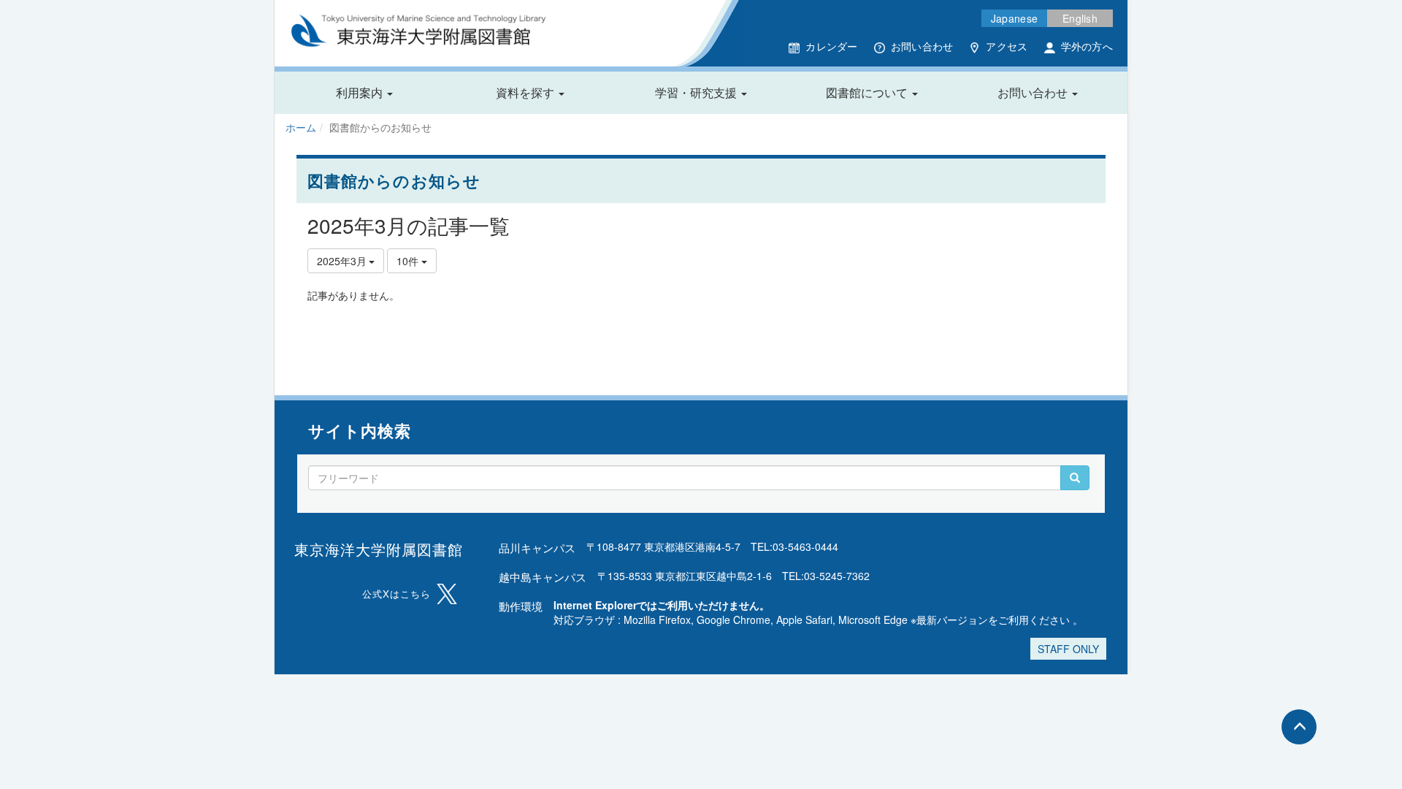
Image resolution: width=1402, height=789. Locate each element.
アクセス (1006, 46)
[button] (364, 93)
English (1080, 18)
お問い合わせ (922, 46)
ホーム (301, 127)
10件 (409, 261)
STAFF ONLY (1068, 648)
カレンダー (831, 46)
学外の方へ (1087, 46)
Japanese (1014, 18)
